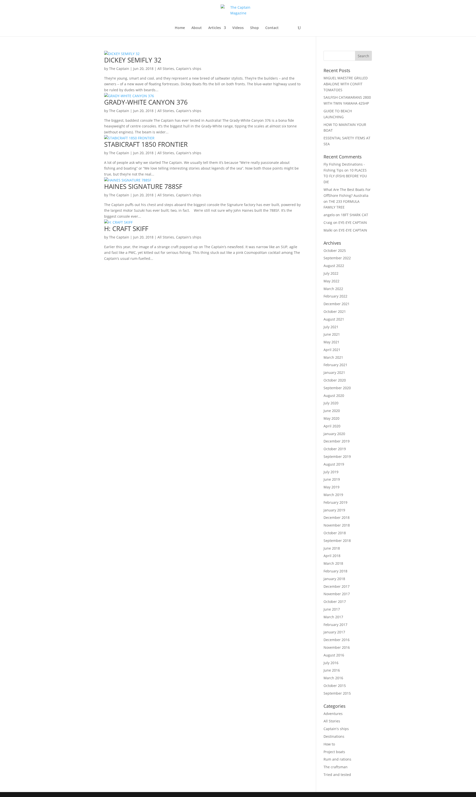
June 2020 (332, 410)
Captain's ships (188, 68)
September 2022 (337, 258)
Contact (272, 28)
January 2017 (334, 632)
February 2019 (335, 502)
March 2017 (333, 617)
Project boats (334, 751)
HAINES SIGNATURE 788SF (143, 186)
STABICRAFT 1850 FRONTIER (146, 144)
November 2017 (337, 593)
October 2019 (335, 448)
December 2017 (337, 586)
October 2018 (335, 533)
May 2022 (331, 281)
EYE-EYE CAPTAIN (352, 222)
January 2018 (334, 578)
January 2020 (334, 433)
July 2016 (331, 662)
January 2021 (334, 372)
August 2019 (334, 464)
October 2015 (335, 685)
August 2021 (334, 319)
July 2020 (331, 403)
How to (329, 744)
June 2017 (332, 609)
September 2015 (337, 693)
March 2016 (333, 678)
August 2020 (334, 395)
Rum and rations (337, 759)
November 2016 (337, 647)
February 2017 (335, 624)
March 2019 (333, 494)
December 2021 (337, 303)
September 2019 (337, 456)
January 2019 (334, 510)
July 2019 (331, 472)
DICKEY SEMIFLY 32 (132, 60)
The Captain (119, 68)
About (196, 28)
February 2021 (335, 364)
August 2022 (334, 265)
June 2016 (332, 670)
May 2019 (331, 487)
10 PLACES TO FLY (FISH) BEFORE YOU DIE (345, 176)
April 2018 (332, 555)
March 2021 (333, 357)
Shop (254, 28)
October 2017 (335, 601)
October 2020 (335, 380)
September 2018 (337, 540)
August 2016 (334, 655)
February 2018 (335, 571)
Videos (238, 28)
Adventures (333, 713)
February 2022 (335, 296)
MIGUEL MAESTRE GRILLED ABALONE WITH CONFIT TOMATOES (346, 84)
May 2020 (331, 418)
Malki (328, 230)
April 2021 (332, 349)
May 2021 (331, 342)
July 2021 (331, 327)
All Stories (165, 68)
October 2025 (335, 250)
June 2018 (332, 548)
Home (180, 28)
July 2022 (331, 273)
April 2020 (332, 426)
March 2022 (333, 288)
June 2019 (332, 479)
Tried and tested (337, 774)
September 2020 (337, 387)
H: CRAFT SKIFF (126, 228)
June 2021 (332, 334)
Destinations (334, 736)
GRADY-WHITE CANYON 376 (146, 102)
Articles (214, 28)
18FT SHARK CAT (354, 214)
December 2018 (337, 517)
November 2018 (337, 525)
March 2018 (333, 563)
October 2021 (335, 311)
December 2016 (337, 639)
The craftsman (336, 767)
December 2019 (337, 441)
